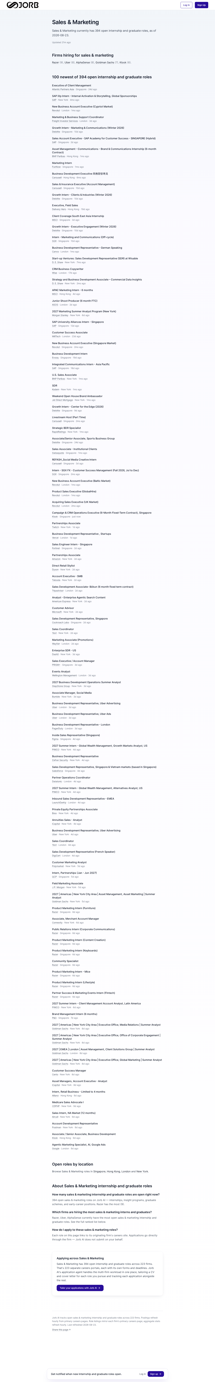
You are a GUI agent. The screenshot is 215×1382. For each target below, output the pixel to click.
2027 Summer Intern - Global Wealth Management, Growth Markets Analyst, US (99, 745)
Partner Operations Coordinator (71, 777)
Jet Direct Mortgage (62, 400)
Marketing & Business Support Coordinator (78, 117)
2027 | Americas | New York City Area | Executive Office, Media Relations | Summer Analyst (106, 1024)
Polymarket (58, 866)
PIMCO (55, 749)
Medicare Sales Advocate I (68, 1102)
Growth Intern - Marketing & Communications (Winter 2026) (88, 127)
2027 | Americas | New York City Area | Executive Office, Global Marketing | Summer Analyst (107, 1059)
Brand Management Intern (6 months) (74, 1014)
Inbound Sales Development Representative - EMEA (83, 798)
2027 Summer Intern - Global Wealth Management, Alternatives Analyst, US (97, 788)
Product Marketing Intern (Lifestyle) (73, 982)
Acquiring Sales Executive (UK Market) (75, 502)
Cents (55, 1074)
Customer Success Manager (69, 1070)
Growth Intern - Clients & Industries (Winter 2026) (82, 194)
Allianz (55, 1095)
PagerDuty (57, 728)
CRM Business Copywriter (67, 269)
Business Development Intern (70, 353)
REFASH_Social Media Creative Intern (74, 459)
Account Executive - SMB (67, 576)
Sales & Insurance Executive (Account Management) (83, 184)
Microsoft (57, 611)
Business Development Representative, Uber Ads (81, 713)
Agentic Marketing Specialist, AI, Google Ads (79, 1144)
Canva (55, 251)
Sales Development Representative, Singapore (80, 618)
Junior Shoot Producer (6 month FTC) (74, 300)
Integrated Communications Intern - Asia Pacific (81, 364)
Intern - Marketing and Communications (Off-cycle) (83, 237)
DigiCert (56, 855)
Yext (54, 633)
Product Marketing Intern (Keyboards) (75, 950)
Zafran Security (60, 760)
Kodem (55, 389)
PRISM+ (56, 664)
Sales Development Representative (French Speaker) (83, 851)
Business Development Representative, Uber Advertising (86, 703)
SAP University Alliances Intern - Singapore (78, 321)
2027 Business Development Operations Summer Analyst (86, 682)
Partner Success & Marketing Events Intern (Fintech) (83, 992)
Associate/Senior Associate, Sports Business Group (83, 438)
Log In (186, 5)
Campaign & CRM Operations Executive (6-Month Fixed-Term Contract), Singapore (101, 512)
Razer (55, 62)
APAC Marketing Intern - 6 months (72, 290)
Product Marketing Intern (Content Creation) (79, 939)
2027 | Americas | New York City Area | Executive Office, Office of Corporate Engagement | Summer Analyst (106, 1037)
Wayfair (56, 643)
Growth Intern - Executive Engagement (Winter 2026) (84, 226)
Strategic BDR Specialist (66, 427)
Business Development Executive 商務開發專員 (80, 173)
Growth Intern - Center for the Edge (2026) (78, 406)
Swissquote (58, 453)
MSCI (55, 220)
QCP (54, 876)
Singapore (99, 1171)
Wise (54, 272)
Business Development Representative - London (81, 724)
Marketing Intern (62, 162)
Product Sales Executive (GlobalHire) (74, 491)
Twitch (55, 527)
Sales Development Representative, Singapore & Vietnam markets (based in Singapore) (104, 767)
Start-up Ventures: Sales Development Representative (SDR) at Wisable (95, 258)
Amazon (56, 559)
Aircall (55, 1116)
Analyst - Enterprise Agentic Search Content (78, 597)
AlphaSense (83, 62)
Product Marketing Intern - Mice (71, 971)
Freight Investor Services (65, 121)
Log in (142, 1374)
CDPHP (56, 1106)
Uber (67, 62)
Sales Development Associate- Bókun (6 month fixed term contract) (92, 586)
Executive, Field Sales (65, 205)
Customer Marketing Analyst (69, 862)
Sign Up (201, 5)
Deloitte (56, 131)
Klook (123, 62)
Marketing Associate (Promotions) (72, 639)
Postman (56, 1127)
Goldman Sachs (105, 62)
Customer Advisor (63, 608)
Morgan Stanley (60, 315)
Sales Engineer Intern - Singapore (72, 544)
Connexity (57, 922)
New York (142, 1171)
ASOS (55, 304)
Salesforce (57, 770)
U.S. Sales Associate (64, 374)
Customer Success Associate (70, 332)
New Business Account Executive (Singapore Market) (84, 343)
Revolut (56, 110)
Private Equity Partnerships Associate (75, 809)
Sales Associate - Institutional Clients (74, 449)
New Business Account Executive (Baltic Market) (81, 480)
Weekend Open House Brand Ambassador (77, 396)
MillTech (56, 336)
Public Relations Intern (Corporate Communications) (83, 929)
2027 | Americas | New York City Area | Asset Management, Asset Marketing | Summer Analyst (103, 896)
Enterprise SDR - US (64, 650)
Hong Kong (113, 1171)
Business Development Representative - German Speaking (87, 247)
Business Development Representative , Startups (81, 533)
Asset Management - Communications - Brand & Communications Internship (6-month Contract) (104, 150)
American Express (61, 601)
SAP (54, 99)
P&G (54, 1017)
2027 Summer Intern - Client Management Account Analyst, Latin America (96, 1003)
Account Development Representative (75, 1123)
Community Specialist (65, 961)
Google (55, 1148)
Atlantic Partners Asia (63, 89)
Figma (55, 739)
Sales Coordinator (63, 629)
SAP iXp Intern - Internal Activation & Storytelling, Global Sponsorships (94, 96)
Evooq (55, 357)
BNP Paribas (58, 156)
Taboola (56, 580)
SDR (54, 385)
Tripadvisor (58, 590)
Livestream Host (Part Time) (69, 417)
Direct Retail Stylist (63, 565)
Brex (54, 813)
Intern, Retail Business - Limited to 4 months (78, 1091)
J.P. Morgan (58, 887)
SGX (54, 241)
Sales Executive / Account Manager (73, 660)
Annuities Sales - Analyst (67, 819)
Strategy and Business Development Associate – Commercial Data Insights (97, 279)
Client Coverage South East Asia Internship (78, 216)
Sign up (154, 1374)
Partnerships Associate (66, 523)
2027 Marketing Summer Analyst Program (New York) (84, 311)
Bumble (56, 696)
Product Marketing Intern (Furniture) (74, 908)
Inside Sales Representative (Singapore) (76, 735)
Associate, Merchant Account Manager (75, 918)
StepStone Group (61, 686)
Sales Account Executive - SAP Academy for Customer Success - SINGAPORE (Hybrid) (104, 138)
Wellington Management (64, 675)
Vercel (55, 537)
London (126, 1171)
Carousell (57, 177)
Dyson (55, 569)
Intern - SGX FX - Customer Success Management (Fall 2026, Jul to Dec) (95, 470)
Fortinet (56, 548)
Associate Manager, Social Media (72, 692)
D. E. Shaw (57, 262)
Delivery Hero (59, 209)
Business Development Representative (75, 756)
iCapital (56, 823)
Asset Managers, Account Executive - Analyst (79, 1081)
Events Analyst (61, 671)
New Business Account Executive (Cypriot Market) (82, 106)
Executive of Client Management (71, 85)
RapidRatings (59, 431)
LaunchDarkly (59, 802)
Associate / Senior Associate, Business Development (84, 1134)
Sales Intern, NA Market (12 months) (74, 1112)
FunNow (56, 166)
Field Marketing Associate (67, 883)
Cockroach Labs (60, 622)
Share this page (60, 1329)
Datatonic (57, 781)
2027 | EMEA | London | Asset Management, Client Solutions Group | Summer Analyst (103, 1049)
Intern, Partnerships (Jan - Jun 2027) (74, 872)
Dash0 (55, 654)
